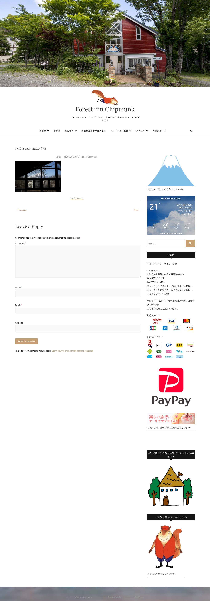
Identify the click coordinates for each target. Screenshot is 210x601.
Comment (20, 243)
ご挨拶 (42, 131)
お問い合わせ (159, 131)
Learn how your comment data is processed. (72, 350)
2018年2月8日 (73, 157)
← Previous (20, 209)
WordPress (139, 597)
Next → (137, 209)
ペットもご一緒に (119, 131)
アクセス (140, 131)
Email (18, 305)
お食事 (57, 131)
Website (19, 322)
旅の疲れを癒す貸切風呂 (94, 131)
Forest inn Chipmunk (108, 109)
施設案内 (69, 131)
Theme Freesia (114, 597)
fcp (60, 157)
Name (18, 287)
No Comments (91, 157)
